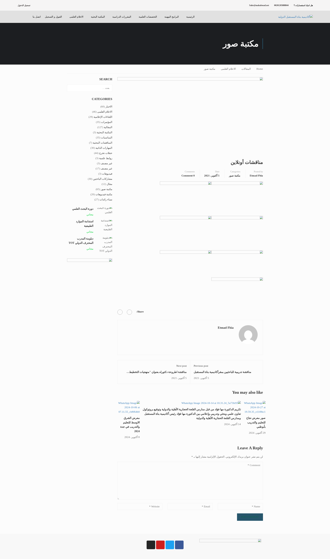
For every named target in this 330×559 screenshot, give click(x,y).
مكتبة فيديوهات (104, 194)
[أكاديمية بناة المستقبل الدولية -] (291, 17)
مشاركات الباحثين (102, 178)
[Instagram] (151, 545)
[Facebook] (129, 312)
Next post (181, 365)
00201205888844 (281, 5)
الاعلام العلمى (76, 16)
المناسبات (106, 137)
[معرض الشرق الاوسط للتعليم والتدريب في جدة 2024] (127, 407)
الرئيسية (190, 16)
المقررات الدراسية (121, 16)
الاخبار (109, 106)
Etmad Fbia (256, 175)
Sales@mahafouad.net (259, 5)
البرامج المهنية (171, 16)
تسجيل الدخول (24, 5)
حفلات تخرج (105, 153)
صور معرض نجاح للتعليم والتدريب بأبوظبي (256, 422)
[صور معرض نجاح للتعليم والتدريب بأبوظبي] (253, 407)
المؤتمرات (106, 122)
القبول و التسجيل (53, 16)
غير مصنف (106, 163)
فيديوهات (107, 173)
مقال (109, 184)
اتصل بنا (37, 16)
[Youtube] (160, 545)
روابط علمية (105, 158)
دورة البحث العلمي (82, 208)
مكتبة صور (209, 68)
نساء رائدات (106, 199)
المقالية (108, 127)
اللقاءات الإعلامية (103, 117)
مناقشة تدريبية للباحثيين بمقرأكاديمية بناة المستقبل (222, 371)
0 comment (188, 175)
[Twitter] (120, 312)
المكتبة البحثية (98, 16)
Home (259, 68)
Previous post (201, 365)
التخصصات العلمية (148, 16)
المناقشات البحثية (102, 142)
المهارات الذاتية (104, 148)
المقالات (246, 68)
